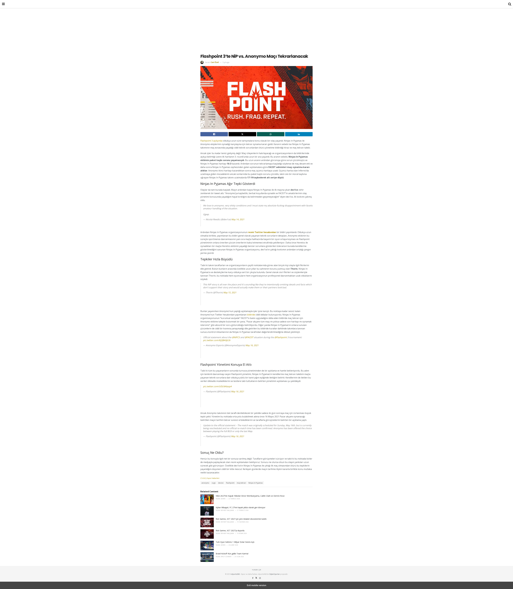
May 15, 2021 (229, 292)
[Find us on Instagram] (260, 578)
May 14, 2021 (237, 219)
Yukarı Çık (256, 570)
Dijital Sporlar (274, 574)
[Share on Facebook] (214, 134)
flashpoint (230, 483)
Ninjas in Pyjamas (255, 483)
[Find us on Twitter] (256, 578)
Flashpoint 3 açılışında (211, 140)
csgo (214, 483)
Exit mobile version (256, 585)
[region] (256, 29)
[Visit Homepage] (256, 4)
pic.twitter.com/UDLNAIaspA (217, 386)
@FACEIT (249, 337)
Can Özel (215, 62)
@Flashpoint (280, 337)
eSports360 (235, 574)
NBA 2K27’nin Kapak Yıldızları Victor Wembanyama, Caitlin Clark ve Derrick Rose (250, 496)
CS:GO (203, 478)
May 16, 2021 (252, 345)
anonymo (205, 483)
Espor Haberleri (213, 478)
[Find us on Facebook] (253, 578)
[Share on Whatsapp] (270, 134)
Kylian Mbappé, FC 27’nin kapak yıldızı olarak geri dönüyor (240, 507)
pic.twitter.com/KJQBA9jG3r (217, 340)
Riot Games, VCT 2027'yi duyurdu (230, 530)
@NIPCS (236, 337)
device (221, 483)
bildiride (251, 314)
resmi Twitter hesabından (262, 232)
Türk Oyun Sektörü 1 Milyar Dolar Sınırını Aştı (235, 542)
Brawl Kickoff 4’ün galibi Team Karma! (232, 553)
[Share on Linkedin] (299, 134)
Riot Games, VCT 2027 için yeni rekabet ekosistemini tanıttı (241, 519)
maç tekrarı (241, 483)
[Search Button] (509, 4)
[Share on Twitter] (242, 134)
